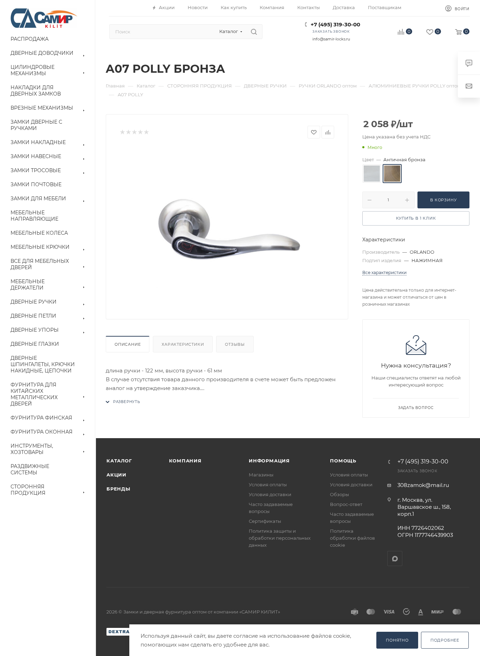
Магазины (261, 475)
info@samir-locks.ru (331, 39)
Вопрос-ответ (346, 504)
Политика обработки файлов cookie (352, 538)
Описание (128, 344)
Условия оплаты (268, 484)
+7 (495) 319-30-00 (335, 24)
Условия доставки (270, 494)
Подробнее (444, 640)
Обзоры (339, 494)
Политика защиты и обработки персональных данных (280, 538)
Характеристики (183, 344)
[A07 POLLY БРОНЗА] (227, 226)
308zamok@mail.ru (423, 485)
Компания (185, 460)
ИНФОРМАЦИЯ (269, 460)
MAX (394, 558)
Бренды (118, 489)
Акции (116, 475)
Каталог (119, 460)
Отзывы (235, 344)
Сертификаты (265, 521)
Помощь (343, 460)
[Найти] (253, 31)
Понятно (397, 640)
